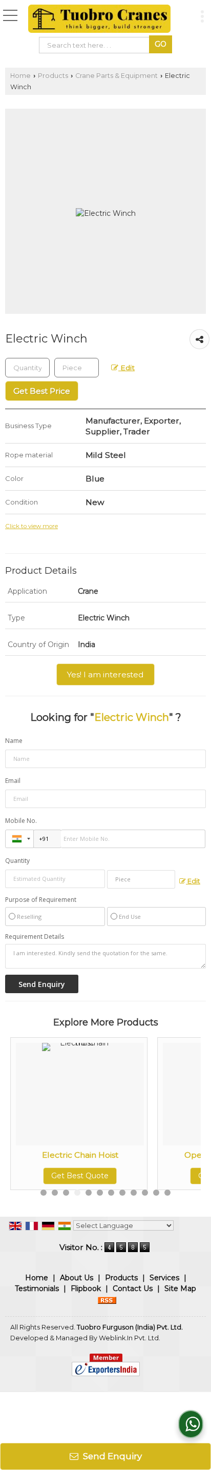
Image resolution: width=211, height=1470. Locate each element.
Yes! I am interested (105, 674)
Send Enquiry (111, 1456)
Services (164, 1277)
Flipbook (86, 1288)
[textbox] (96, 45)
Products (53, 75)
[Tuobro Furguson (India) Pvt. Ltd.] (99, 19)
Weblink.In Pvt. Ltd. (129, 1338)
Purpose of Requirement (40, 899)
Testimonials (37, 1288)
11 (156, 1193)
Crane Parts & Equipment (116, 75)
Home (20, 75)
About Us (76, 1277)
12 (167, 1193)
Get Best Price (41, 391)
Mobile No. (21, 820)
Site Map (180, 1288)
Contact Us (133, 1288)
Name (14, 740)
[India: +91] (19, 839)
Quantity (17, 860)
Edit (126, 368)
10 (145, 1193)
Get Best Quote (80, 1175)
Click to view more (31, 526)
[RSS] (107, 1299)
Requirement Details (34, 936)
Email (12, 780)
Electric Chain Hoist (80, 1155)
